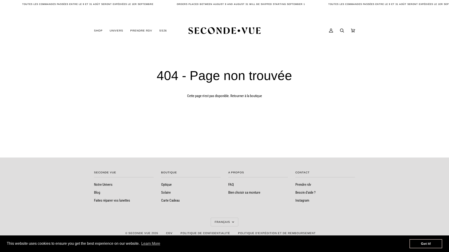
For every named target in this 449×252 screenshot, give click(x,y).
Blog (97, 193)
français (223, 221)
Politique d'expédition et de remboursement (277, 233)
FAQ (231, 185)
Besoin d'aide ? (305, 193)
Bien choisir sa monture (244, 193)
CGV (169, 233)
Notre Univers (103, 185)
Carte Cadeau (170, 201)
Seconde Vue (139, 233)
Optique (166, 185)
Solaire (166, 193)
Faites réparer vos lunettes (112, 201)
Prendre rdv (303, 185)
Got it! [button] (426, 243)
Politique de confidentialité (205, 233)
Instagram (302, 201)
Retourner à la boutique (246, 96)
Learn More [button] (150, 243)
